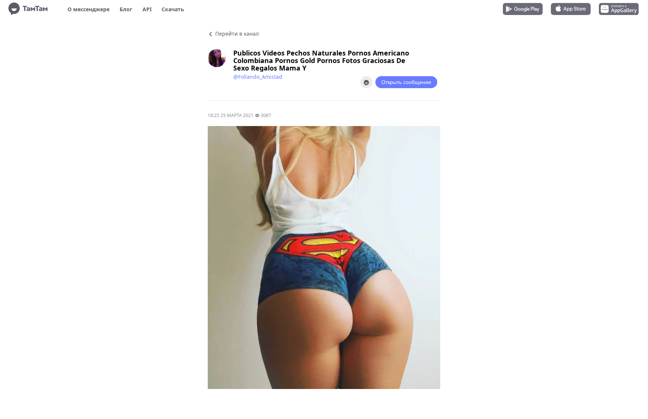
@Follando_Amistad (257, 76)
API (147, 9)
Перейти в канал (236, 33)
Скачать (173, 9)
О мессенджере (89, 9)
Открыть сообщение (406, 82)
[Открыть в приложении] (366, 82)
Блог (126, 9)
